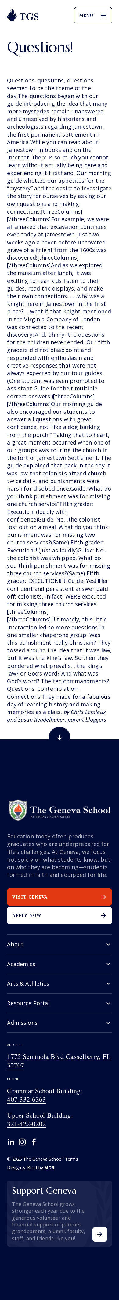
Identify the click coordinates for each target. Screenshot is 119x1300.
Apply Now (26, 915)
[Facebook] (34, 1142)
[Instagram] (22, 1142)
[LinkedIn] (10, 1142)
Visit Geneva (30, 897)
